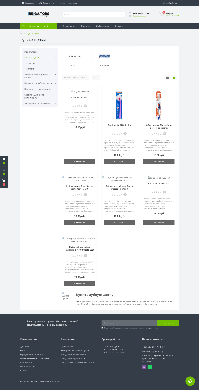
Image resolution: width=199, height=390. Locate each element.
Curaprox (30, 68)
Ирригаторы (30, 51)
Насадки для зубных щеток (38, 83)
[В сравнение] (94, 92)
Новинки (85, 26)
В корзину (79, 161)
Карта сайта (26, 362)
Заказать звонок (139, 16)
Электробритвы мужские (37, 103)
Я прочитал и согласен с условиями (131, 328)
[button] (29, 3)
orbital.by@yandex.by (152, 351)
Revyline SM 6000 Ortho (119, 125)
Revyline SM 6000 (79, 97)
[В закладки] (94, 87)
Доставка (73, 3)
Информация (102, 26)
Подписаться (168, 323)
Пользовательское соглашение (125, 328)
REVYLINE (30, 63)
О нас (62, 3)
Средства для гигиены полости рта (35, 96)
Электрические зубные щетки (36, 76)
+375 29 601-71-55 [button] (152, 346)
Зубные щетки (31, 57)
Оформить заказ (172, 15)
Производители (27, 366)
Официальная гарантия (31, 354)
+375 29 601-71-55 (137, 22)
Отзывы (119, 26)
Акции (23, 370)
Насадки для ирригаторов (37, 89)
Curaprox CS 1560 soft (159, 183)
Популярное (69, 26)
